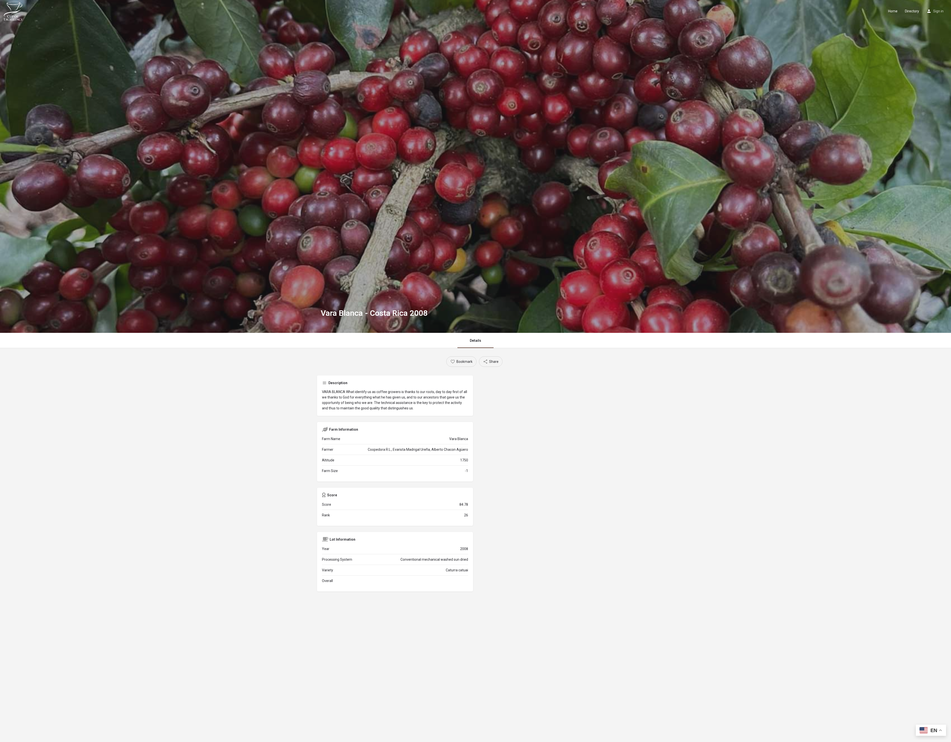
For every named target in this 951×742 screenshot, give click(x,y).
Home (893, 11)
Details (475, 341)
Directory (912, 11)
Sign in (938, 11)
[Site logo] (14, 11)
